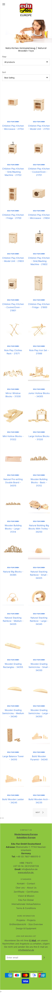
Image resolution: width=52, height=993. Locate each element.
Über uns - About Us (26, 887)
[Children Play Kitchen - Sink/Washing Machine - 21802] (39, 237)
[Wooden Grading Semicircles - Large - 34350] (39, 689)
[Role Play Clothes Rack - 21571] (13, 329)
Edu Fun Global (26, 900)
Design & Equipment (26, 928)
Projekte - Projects (26, 920)
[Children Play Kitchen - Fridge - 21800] (39, 283)
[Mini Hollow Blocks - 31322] (13, 415)
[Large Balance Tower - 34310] (13, 735)
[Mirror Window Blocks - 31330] (13, 372)
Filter (4, 57)
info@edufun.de (26, 950)
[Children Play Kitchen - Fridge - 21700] (13, 194)
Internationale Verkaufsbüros (26, 904)
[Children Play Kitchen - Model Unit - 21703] (39, 104)
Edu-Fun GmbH (13, 122)
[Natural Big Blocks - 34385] (13, 550)
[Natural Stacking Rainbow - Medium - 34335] (13, 597)
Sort (4, 72)
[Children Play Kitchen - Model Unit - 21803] (13, 237)
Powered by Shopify (35, 971)
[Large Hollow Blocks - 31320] (39, 415)
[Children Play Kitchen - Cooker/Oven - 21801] (13, 283)
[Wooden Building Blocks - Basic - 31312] (39, 458)
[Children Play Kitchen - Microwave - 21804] (39, 194)
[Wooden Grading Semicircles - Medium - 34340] (13, 689)
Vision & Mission (26, 896)
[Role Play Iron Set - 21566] (39, 329)
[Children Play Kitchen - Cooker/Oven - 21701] (39, 148)
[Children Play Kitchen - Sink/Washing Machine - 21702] (13, 148)
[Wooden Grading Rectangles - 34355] (13, 643)
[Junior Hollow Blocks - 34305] (39, 372)
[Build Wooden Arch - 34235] (39, 778)
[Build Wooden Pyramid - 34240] (39, 735)
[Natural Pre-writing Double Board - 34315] (13, 458)
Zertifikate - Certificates (26, 891)
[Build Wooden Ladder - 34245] (13, 778)
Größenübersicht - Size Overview (26, 924)
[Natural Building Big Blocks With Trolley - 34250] (39, 504)
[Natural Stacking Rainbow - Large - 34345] (39, 597)
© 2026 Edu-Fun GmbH (18, 971)
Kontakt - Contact (26, 883)
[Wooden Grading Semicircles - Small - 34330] (39, 643)
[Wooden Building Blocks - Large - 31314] (13, 504)
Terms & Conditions (26, 908)
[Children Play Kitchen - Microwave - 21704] (13, 104)
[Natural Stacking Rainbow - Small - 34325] (39, 550)
